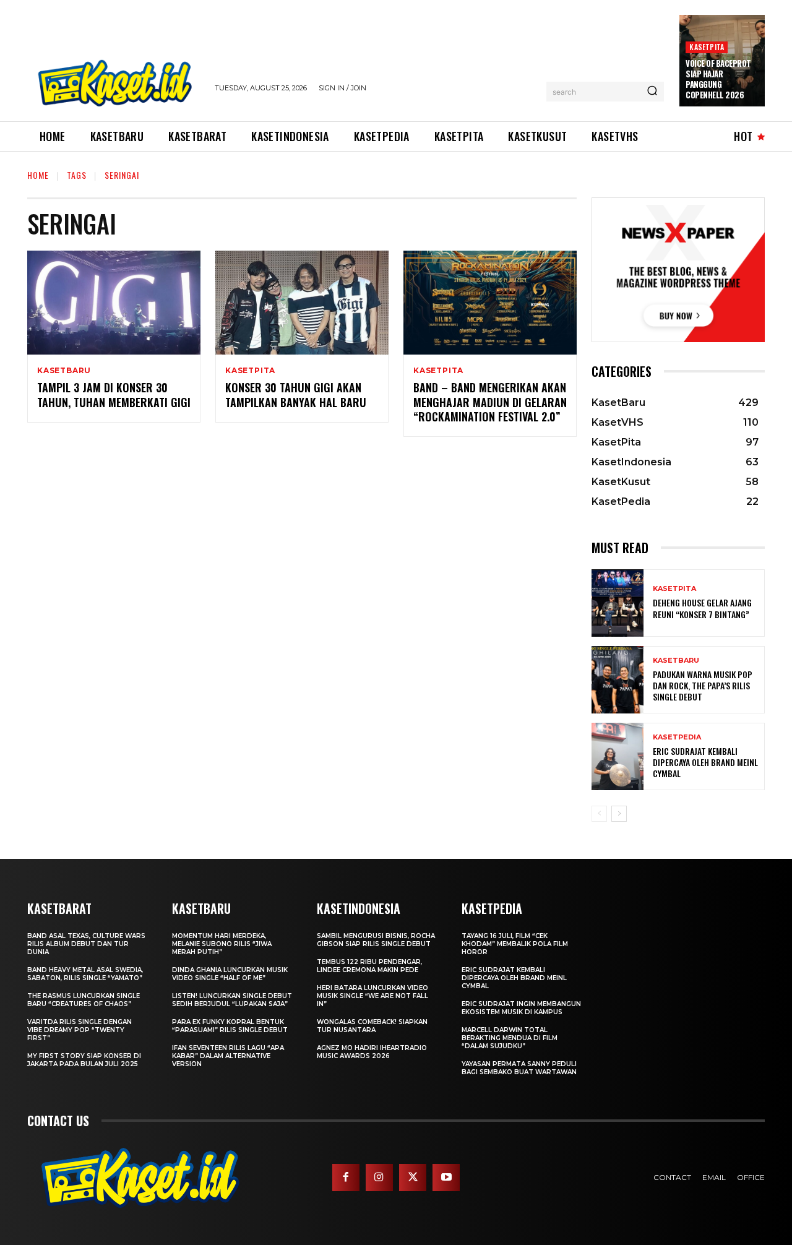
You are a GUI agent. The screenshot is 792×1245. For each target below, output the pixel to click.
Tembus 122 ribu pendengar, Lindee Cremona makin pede (369, 966)
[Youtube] (446, 1177)
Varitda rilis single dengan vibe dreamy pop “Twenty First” (79, 1030)
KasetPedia (677, 737)
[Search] (652, 91)
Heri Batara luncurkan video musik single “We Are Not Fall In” (372, 996)
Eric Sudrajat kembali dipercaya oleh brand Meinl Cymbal (705, 762)
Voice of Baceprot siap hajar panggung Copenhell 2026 (718, 79)
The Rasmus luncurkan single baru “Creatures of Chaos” (83, 1000)
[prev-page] (599, 814)
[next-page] (619, 814)
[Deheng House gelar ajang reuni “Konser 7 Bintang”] (618, 603)
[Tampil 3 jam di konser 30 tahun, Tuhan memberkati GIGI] (113, 303)
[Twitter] (412, 1177)
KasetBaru (64, 370)
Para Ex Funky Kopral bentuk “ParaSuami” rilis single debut (230, 1026)
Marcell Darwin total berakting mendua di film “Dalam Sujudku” (509, 1038)
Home (38, 174)
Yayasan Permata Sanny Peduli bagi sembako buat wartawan (519, 1068)
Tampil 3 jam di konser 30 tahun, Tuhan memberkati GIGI (114, 394)
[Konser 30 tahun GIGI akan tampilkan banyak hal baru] (302, 303)
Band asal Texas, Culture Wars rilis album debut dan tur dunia (86, 944)
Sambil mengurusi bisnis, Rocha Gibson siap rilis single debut (376, 940)
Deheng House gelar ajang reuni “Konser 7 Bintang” (702, 608)
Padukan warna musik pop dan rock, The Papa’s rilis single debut (702, 685)
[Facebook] (345, 1177)
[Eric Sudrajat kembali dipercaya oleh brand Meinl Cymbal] (618, 756)
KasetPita (706, 46)
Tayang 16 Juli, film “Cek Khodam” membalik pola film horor (515, 944)
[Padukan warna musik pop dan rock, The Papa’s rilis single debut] (618, 679)
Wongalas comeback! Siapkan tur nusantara (372, 1026)
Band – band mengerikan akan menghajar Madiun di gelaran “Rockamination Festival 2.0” (490, 401)
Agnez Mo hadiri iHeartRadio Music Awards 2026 (372, 1052)
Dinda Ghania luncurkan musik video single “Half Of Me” (230, 974)
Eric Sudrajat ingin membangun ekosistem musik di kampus (521, 1008)
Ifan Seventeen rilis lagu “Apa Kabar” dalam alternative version (228, 1056)
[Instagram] (379, 1177)
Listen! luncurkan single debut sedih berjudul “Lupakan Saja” (232, 1000)
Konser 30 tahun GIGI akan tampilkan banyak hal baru (295, 394)
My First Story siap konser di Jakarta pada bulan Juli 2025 (84, 1060)
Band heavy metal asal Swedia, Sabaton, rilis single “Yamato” (85, 974)
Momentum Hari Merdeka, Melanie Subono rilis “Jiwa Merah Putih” (222, 944)
